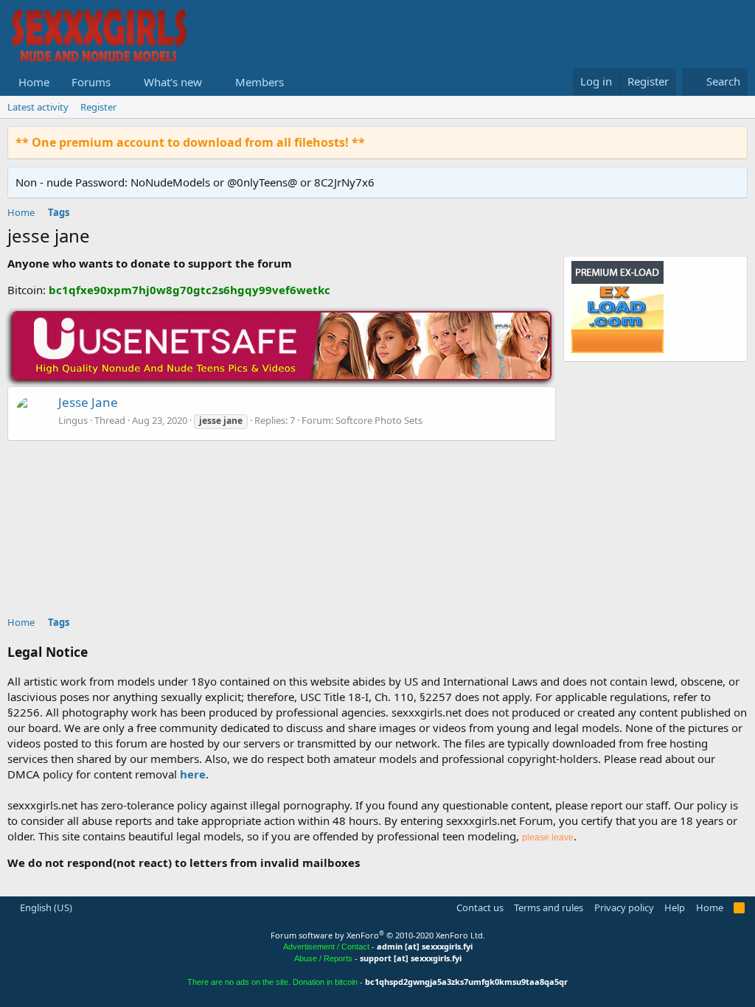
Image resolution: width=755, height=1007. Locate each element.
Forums (91, 81)
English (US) (45, 907)
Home (33, 81)
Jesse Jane (88, 402)
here (193, 774)
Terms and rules (548, 907)
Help (674, 907)
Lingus (73, 420)
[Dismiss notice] (733, 142)
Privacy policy (624, 907)
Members (259, 81)
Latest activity (38, 107)
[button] (122, 82)
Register (98, 107)
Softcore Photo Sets (378, 420)
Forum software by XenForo (378, 935)
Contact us (480, 907)
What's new (173, 81)
